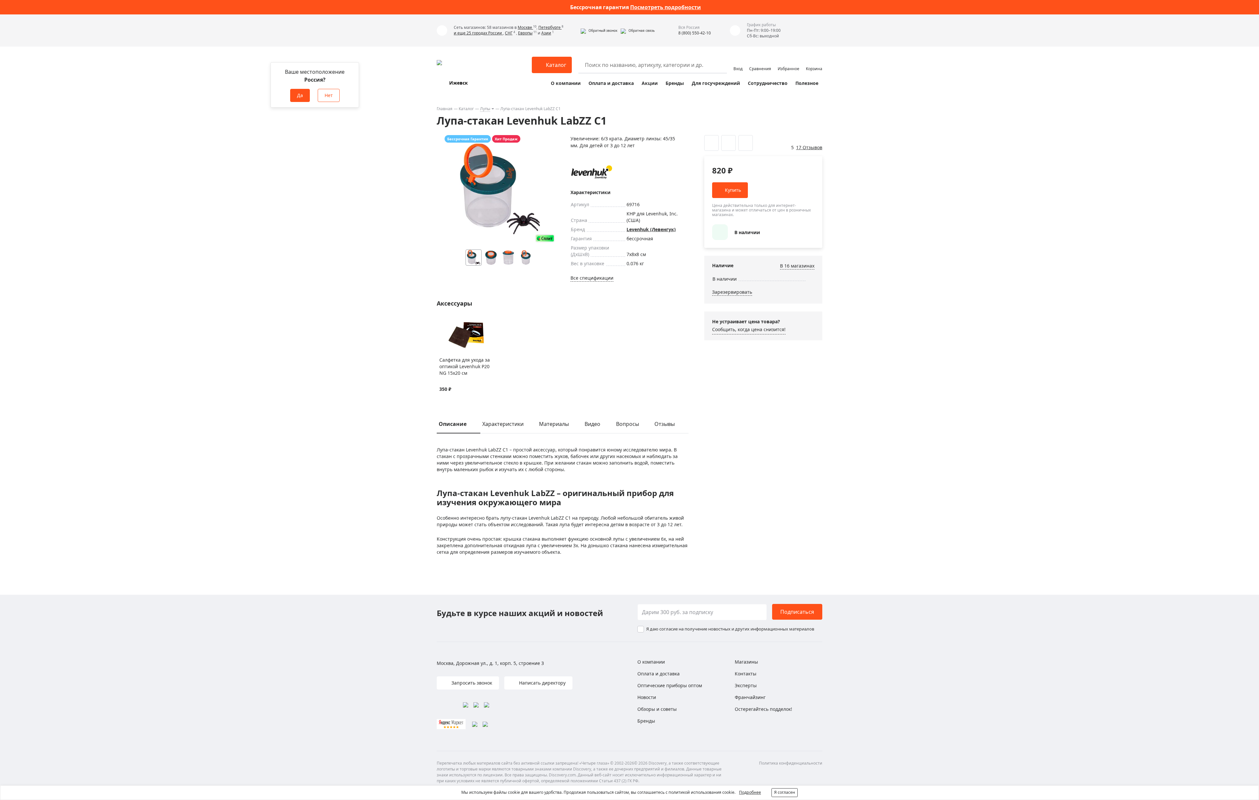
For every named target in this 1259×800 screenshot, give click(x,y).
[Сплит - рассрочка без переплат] (545, 238)
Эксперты (746, 685)
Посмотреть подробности (665, 7)
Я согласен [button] (784, 792)
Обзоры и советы (657, 709)
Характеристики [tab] (503, 424)
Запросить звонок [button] (471, 683)
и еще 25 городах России (478, 33)
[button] (599, 30)
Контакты (745, 673)
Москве (525, 27)
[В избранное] (442, 323)
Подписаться (797, 611)
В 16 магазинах (797, 266)
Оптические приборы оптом (669, 685)
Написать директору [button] (542, 683)
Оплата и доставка (611, 83)
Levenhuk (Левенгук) (651, 229)
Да (300, 95)
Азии (546, 33)
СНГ (508, 33)
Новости (646, 697)
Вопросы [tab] (627, 424)
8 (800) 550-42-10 (694, 33)
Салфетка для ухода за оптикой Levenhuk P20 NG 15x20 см (464, 366)
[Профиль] (738, 62)
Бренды (675, 83)
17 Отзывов (809, 147)
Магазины (746, 662)
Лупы (485, 108)
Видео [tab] (592, 424)
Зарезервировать (732, 292)
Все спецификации (591, 278)
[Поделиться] (745, 143)
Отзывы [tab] (664, 424)
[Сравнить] (451, 323)
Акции (650, 83)
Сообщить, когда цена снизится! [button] (749, 329)
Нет (329, 95)
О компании (566, 83)
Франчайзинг (750, 697)
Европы (525, 33)
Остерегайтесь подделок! (763, 709)
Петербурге (550, 27)
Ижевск (458, 83)
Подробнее (750, 792)
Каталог (466, 108)
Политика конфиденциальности (790, 763)
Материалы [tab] (554, 424)
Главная (444, 108)
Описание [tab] (453, 424)
